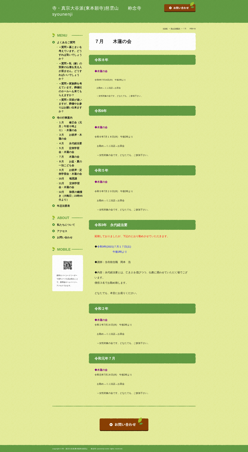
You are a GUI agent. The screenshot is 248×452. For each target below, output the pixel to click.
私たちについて (66, 224)
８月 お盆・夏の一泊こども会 (70, 163)
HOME (165, 28)
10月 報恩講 (68, 178)
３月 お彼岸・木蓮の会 (70, 136)
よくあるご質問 (66, 42)
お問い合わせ (64, 237)
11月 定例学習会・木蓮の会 (69, 185)
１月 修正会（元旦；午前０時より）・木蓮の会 (70, 126)
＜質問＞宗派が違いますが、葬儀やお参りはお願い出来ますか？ (70, 105)
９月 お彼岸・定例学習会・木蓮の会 (70, 172)
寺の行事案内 (175, 28)
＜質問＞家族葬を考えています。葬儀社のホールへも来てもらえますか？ (70, 89)
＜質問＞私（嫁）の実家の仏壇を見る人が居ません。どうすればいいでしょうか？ (70, 71)
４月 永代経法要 (70, 143)
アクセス (62, 231)
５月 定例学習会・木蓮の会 (69, 150)
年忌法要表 (63, 205)
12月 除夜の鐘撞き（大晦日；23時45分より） (71, 195)
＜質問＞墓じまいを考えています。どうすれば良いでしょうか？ (70, 53)
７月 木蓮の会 (69, 156)
